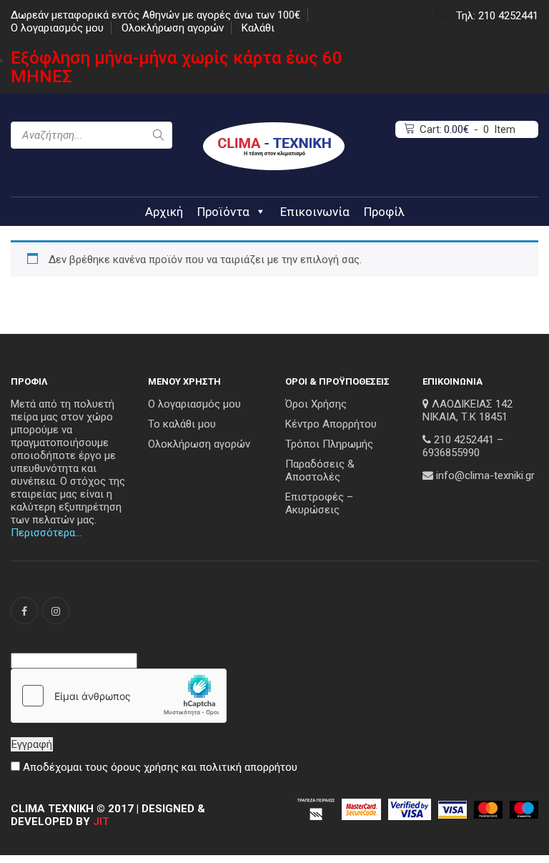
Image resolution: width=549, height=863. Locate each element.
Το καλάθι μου (182, 424)
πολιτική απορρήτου (248, 767)
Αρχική (164, 211)
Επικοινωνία (315, 211)
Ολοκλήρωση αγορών (173, 27)
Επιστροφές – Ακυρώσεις (319, 503)
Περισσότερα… (46, 532)
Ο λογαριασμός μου (57, 27)
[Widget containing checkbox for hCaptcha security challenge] (119, 696)
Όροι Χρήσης (316, 404)
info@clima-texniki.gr (485, 475)
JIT (101, 821)
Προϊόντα (223, 211)
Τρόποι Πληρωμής (329, 444)
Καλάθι (258, 27)
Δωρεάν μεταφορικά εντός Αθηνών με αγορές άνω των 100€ (155, 15)
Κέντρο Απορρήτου (331, 424)
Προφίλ (384, 211)
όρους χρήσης (145, 767)
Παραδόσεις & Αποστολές (320, 470)
